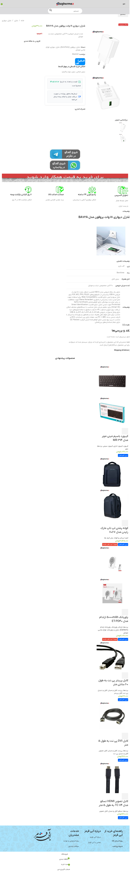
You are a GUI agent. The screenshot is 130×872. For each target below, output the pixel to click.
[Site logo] (65, 4)
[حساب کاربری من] (5, 3)
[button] (86, 84)
